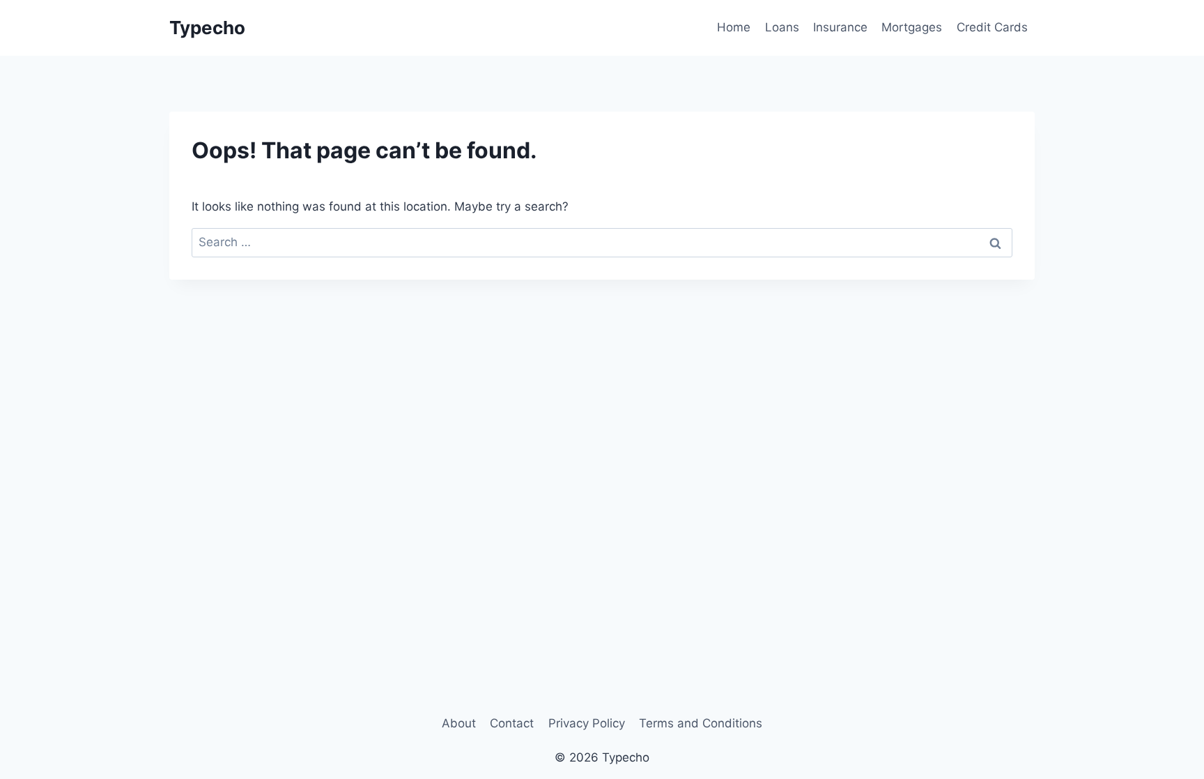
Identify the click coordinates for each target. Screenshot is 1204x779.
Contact (512, 723)
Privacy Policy (586, 723)
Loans (782, 27)
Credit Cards (992, 27)
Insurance (840, 27)
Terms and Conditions (700, 723)
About (459, 723)
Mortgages (911, 27)
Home (733, 27)
